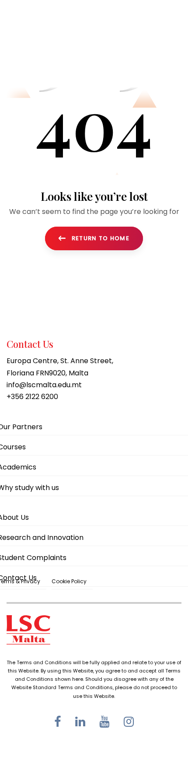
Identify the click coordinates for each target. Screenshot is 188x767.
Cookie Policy (69, 581)
